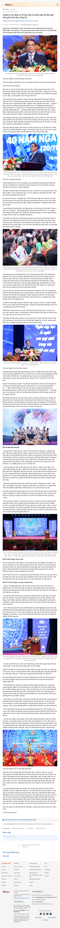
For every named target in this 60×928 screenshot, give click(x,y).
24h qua (47, 876)
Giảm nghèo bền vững (35, 869)
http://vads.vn (39, 901)
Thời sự (3, 869)
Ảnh (46, 863)
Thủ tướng (30, 828)
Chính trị (4, 866)
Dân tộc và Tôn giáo (7, 876)
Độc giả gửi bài (52, 917)
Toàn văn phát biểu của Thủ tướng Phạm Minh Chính (20, 819)
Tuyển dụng (45, 920)
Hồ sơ (30, 885)
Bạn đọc (16, 885)
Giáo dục (4, 882)
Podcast (47, 873)
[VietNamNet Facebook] (41, 914)
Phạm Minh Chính (41, 828)
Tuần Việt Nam (33, 863)
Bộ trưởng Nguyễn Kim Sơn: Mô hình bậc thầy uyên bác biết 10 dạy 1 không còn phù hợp (28, 824)
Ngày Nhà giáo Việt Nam (18, 828)
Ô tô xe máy (17, 876)
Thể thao (4, 879)
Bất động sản (17, 882)
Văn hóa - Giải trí (18, 866)
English (31, 882)
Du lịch (16, 879)
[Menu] (2, 5)
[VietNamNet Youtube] (44, 914)
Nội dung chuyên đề (34, 879)
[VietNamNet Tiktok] (47, 914)
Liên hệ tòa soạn (18, 901)
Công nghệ (17, 873)
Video (46, 866)
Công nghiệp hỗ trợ (34, 866)
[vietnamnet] (8, 5)
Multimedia (48, 869)
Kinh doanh (5, 873)
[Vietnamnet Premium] (6, 864)
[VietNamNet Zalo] (51, 914)
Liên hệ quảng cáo (37, 891)
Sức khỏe (16, 869)
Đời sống (16, 863)
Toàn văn (12, 9)
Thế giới (4, 885)
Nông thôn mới (33, 873)
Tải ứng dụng (38, 917)
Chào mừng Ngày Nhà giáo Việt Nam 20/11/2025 (23, 21)
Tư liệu (7, 9)
